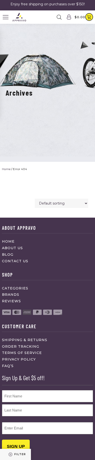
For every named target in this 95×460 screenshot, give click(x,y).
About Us (12, 248)
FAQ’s (8, 366)
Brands (10, 294)
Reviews (11, 301)
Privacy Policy (19, 359)
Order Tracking (20, 346)
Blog (7, 254)
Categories (15, 288)
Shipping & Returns (24, 340)
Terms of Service (22, 353)
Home (6, 169)
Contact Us (15, 261)
